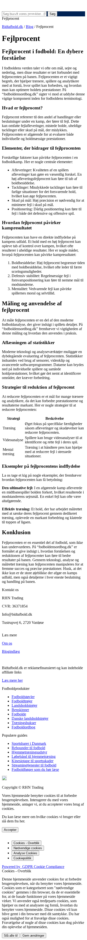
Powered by (33, 867)
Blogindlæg (11, 651)
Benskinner (20, 710)
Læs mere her (12, 680)
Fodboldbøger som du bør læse (35, 769)
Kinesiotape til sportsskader (32, 761)
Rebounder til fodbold (28, 748)
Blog (29, 27)
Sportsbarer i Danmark (29, 743)
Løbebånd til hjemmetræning (34, 756)
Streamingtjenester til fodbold (34, 765)
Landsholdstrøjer (24, 705)
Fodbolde (19, 714)
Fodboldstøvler (23, 697)
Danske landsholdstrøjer (30, 718)
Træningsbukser (24, 723)
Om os (7, 643)
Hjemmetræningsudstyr (29, 752)
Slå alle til (11, 935)
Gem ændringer (33, 935)
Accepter (10, 830)
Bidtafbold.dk (12, 27)
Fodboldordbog (23, 727)
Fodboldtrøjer (22, 701)
